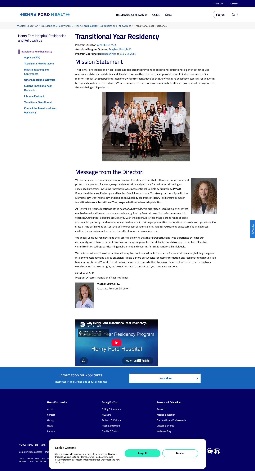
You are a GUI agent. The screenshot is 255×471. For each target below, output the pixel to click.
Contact (51, 414)
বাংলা (43, 458)
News (50, 425)
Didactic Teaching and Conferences (36, 72)
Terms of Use (87, 456)
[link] (56, 14)
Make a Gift (217, 3)
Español (30, 458)
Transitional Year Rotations (39, 63)
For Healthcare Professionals (171, 420)
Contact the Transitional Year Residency (40, 110)
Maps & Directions (111, 425)
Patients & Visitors (111, 420)
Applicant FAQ (32, 57)
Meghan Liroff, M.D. (120, 49)
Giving (50, 420)
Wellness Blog (164, 431)
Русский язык (41, 461)
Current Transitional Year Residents (38, 88)
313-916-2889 (128, 53)
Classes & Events (165, 425)
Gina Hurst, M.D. (106, 44)
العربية (37, 458)
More (168, 14)
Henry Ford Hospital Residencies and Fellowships (103, 25)
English (21, 458)
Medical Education (27, 25)
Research (161, 409)
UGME (156, 14)
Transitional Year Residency (36, 52)
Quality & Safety (110, 431)
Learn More (165, 378)
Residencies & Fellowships (131, 14)
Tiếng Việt (22, 461)
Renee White (108, 53)
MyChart (106, 414)
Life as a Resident (34, 96)
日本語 (30, 461)
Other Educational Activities (39, 80)
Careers (234, 3)
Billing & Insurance (111, 409)
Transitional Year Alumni (38, 102)
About (50, 409)
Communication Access (30, 452)
